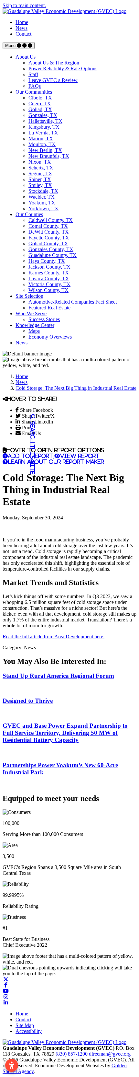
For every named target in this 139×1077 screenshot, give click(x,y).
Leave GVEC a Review (53, 80)
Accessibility (29, 1031)
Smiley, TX (40, 185)
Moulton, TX (42, 144)
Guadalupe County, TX (52, 255)
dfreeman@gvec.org (110, 1054)
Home (22, 22)
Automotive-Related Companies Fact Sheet (72, 302)
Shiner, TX (39, 179)
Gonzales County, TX (50, 249)
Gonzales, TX (42, 115)
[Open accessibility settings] (11, 1065)
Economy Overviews (50, 337)
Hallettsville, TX (45, 121)
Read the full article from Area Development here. (53, 636)
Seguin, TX (40, 173)
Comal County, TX (48, 226)
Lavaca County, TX (48, 278)
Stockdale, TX (43, 191)
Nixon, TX (39, 162)
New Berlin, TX (45, 150)
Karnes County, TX (48, 272)
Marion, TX (40, 138)
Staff (33, 74)
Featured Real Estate (49, 307)
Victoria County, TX (49, 284)
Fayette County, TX (48, 237)
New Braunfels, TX (48, 156)
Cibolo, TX (40, 97)
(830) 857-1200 (72, 1054)
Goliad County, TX (48, 243)
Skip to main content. (24, 5)
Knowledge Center (35, 325)
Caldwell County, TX (50, 220)
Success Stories (44, 319)
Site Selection (29, 296)
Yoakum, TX (41, 202)
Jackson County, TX (49, 267)
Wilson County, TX (48, 290)
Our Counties (29, 214)
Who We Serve (31, 313)
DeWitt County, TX (48, 232)
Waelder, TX (41, 197)
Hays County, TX (46, 261)
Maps (34, 331)
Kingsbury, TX (43, 127)
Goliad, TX (40, 109)
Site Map (25, 1025)
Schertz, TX (40, 167)
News (21, 28)
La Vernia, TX (43, 132)
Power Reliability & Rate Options (62, 68)
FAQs (34, 86)
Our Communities (34, 92)
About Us (26, 57)
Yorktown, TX (43, 208)
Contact (23, 34)
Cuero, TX (39, 103)
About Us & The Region (53, 62)
